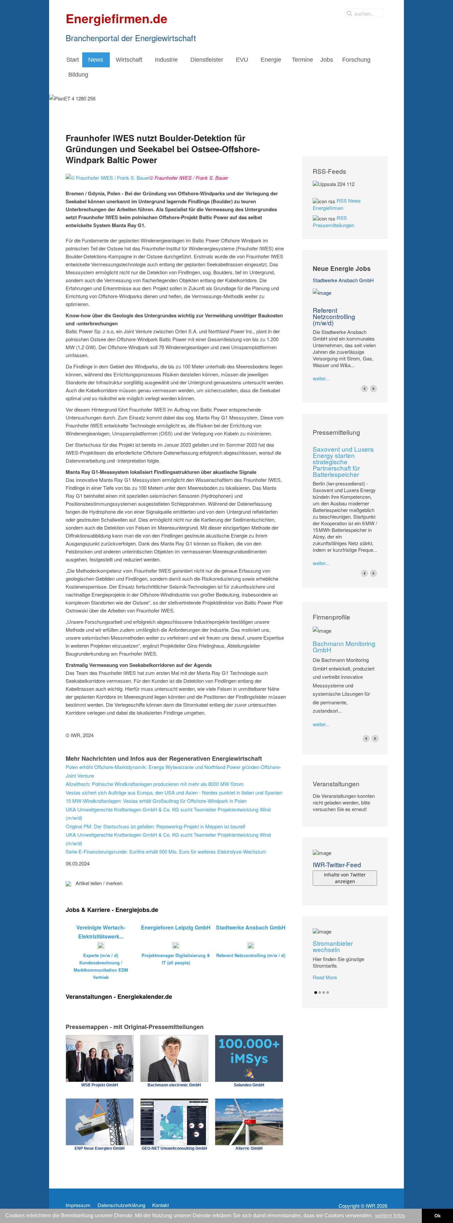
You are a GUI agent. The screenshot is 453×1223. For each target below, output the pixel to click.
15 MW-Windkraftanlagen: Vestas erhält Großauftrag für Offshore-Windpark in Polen (156, 800)
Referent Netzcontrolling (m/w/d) (334, 316)
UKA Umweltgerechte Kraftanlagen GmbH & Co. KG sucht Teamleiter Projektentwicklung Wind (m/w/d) (168, 813)
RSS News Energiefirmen (337, 204)
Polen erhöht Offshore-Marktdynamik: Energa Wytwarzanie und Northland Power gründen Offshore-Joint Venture (173, 771)
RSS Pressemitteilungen (333, 221)
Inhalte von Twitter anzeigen (345, 877)
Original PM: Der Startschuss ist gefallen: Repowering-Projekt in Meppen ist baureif (155, 826)
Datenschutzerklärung (121, 1205)
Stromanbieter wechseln (333, 946)
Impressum (78, 1205)
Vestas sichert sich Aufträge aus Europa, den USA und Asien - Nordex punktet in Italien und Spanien (174, 792)
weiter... (321, 378)
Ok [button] (437, 1215)
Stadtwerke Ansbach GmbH (343, 280)
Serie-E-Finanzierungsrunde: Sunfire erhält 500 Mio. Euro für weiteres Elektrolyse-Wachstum (166, 851)
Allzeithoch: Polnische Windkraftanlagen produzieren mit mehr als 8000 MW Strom (155, 783)
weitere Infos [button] (390, 1215)
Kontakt (160, 1205)
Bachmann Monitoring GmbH (344, 646)
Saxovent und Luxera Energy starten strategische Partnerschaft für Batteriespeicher (343, 461)
